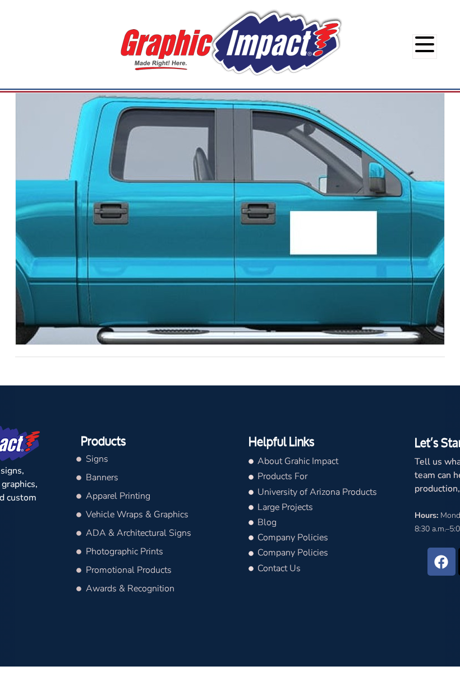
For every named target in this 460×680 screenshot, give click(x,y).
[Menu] (424, 46)
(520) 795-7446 (422, 10)
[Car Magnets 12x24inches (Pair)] (230, 219)
